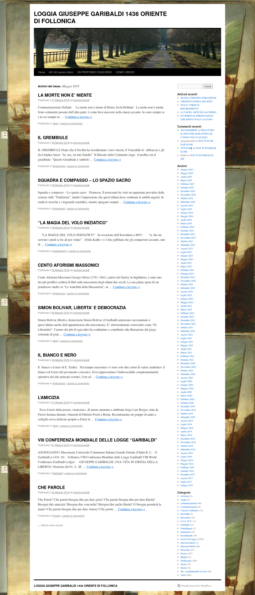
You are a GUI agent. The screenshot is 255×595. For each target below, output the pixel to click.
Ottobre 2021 (186, 327)
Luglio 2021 (186, 338)
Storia (183, 564)
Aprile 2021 (186, 348)
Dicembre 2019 (187, 406)
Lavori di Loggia (188, 539)
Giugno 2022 (186, 298)
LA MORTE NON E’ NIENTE (65, 95)
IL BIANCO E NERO (57, 355)
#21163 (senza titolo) (61, 72)
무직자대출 (186, 147)
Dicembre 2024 (187, 191)
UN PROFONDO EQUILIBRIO (94, 72)
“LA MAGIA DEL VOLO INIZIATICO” (73, 222)
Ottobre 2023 (186, 241)
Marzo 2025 (186, 180)
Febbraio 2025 (187, 183)
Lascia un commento (71, 123)
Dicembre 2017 (187, 474)
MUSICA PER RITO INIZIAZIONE (198, 97)
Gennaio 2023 (187, 273)
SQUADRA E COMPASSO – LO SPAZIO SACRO (84, 180)
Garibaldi (58, 473)
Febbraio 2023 (187, 269)
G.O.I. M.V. (186, 521)
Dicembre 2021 (187, 320)
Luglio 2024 (186, 208)
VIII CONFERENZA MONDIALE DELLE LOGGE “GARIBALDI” (97, 440)
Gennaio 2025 (187, 187)
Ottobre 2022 (186, 284)
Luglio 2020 (186, 381)
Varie (55, 123)
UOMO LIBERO (125, 72)
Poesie (56, 515)
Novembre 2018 (188, 442)
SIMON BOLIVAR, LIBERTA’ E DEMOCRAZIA (82, 307)
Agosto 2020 (186, 377)
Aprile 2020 (186, 391)
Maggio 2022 (186, 302)
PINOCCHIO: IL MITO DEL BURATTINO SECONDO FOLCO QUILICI (197, 133)
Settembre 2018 (187, 449)
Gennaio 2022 (187, 316)
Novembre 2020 (188, 366)
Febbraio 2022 (187, 313)
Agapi (183, 499)
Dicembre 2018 (187, 438)
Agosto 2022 (186, 291)
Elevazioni (185, 517)
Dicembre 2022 (187, 277)
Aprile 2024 (186, 219)
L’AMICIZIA (48, 397)
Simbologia (59, 166)
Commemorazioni (188, 506)
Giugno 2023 (186, 255)
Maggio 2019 (186, 427)
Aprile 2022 (186, 305)
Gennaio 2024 (187, 230)
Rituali (183, 557)
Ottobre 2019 (186, 413)
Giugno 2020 (186, 384)
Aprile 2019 (186, 431)
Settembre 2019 (187, 417)
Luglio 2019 (186, 424)
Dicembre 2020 (187, 363)
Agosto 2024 (186, 205)
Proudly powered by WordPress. (196, 585)
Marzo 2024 (186, 223)
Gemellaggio (186, 528)
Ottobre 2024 (186, 198)
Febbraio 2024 (187, 226)
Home (41, 72)
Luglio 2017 (186, 481)
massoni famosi (187, 542)
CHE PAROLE (51, 487)
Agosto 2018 (186, 452)
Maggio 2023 (186, 259)
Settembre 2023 (187, 244)
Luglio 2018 (186, 456)
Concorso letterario (189, 510)
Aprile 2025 (186, 176)
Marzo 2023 (186, 266)
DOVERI (184, 513)
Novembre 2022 (188, 280)
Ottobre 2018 (186, 445)
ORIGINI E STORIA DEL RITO (196, 101)
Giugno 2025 (186, 169)
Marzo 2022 (186, 309)
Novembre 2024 (188, 194)
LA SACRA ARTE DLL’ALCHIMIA (198, 112)
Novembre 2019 (188, 409)
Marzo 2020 (186, 395)
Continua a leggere (78, 117)
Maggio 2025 (186, 173)
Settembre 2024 (187, 201)
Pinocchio (185, 549)
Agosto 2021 (186, 334)
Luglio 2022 (186, 295)
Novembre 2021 (188, 323)
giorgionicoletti (81, 100)
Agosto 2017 (186, 478)
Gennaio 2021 (187, 359)
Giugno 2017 (186, 485)
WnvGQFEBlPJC (188, 130)
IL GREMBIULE (53, 137)
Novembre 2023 (188, 237)
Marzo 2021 (186, 352)
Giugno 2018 (186, 460)
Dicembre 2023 (187, 234)
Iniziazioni (185, 531)
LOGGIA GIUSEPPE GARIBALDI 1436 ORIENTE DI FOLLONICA (100, 17)
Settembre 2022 (187, 287)
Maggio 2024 (186, 216)
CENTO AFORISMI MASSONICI (68, 265)
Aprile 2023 (186, 262)
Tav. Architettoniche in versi (193, 571)
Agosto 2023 (186, 248)
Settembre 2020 (187, 374)
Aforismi (184, 496)
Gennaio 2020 (187, 402)
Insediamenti (60, 251)
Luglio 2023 (186, 252)
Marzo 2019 (186, 435)
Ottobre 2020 (186, 370)
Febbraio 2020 (187, 399)
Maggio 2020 (186, 388)
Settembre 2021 (187, 330)
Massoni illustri (187, 546)
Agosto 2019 (186, 420)
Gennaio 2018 (187, 470)
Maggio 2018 (186, 463)
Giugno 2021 (186, 341)
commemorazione (188, 503)
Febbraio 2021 (187, 356)
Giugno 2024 (186, 212)
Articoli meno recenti (50, 525)
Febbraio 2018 (187, 467)
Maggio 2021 (186, 345)
